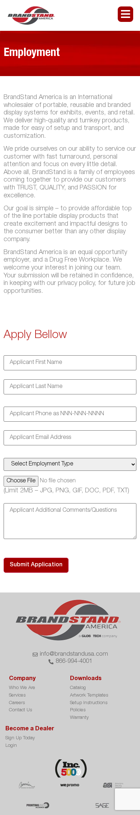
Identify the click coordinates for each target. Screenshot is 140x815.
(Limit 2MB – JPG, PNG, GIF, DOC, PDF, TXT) (66, 491)
